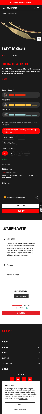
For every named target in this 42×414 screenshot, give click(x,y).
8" (26, 153)
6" (12, 153)
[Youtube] (24, 379)
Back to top (6, 331)
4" (4, 153)
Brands (4, 353)
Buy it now (21, 211)
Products (5, 342)
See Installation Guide (13, 299)
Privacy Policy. (23, 399)
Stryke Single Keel (9, 143)
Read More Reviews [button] (21, 296)
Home (4, 13)
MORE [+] (4, 79)
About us (5, 369)
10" (19, 153)
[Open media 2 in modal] (21, 29)
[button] (33, 8)
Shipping (4, 172)
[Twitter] (18, 379)
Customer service (7, 364)
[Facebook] (12, 379)
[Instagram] (30, 379)
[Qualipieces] (12, 8)
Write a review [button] (21, 313)
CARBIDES (5, 347)
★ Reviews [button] (41, 208)
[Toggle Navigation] (4, 8)
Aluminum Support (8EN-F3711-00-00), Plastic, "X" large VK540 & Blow (20, 131)
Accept (20, 404)
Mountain (21, 137)
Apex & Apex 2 (8, 137)
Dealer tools (6, 358)
